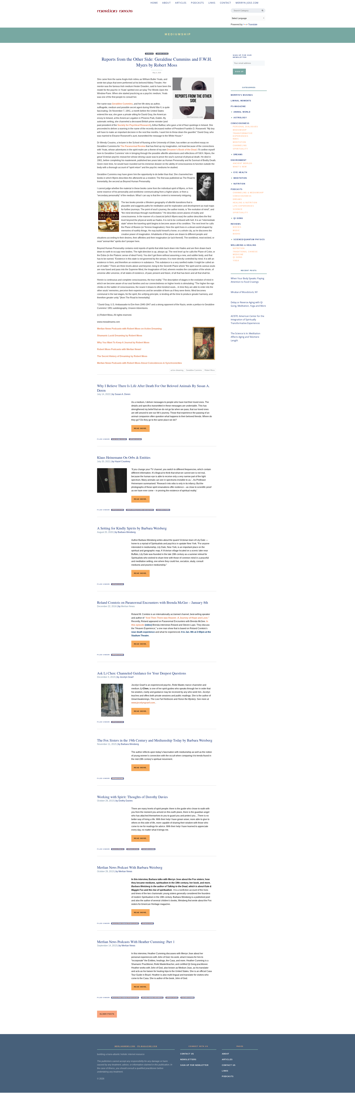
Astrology (240, 118)
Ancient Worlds (242, 163)
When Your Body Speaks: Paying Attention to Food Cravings (247, 280)
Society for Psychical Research (133, 125)
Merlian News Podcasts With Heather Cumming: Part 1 (136, 941)
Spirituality (163, 510)
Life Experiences (243, 206)
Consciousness (240, 123)
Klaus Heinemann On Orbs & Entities (123, 457)
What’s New (240, 167)
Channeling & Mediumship (125, 923)
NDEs (236, 139)
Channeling (118, 849)
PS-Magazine (238, 106)
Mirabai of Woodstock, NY (244, 292)
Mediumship (162, 53)
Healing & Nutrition (152, 997)
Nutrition (239, 184)
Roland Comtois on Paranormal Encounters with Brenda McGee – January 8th (152, 602)
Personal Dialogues (245, 127)
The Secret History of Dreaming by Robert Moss (122, 356)
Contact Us (187, 1054)
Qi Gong (238, 218)
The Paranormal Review (132, 146)
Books (236, 234)
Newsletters (188, 1060)
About (166, 2)
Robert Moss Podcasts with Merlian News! (119, 349)
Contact (225, 2)
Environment (239, 160)
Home (154, 2)
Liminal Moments (241, 101)
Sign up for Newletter (194, 1065)
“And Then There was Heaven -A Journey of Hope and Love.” (177, 618)
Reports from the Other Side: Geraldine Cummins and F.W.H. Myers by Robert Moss (157, 62)
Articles (181, 2)
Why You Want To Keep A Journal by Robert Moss (123, 342)
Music (236, 231)
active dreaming (177, 370)
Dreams (149, 53)
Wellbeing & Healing (243, 245)
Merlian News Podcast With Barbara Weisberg (129, 867)
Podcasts (197, 2)
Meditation (239, 142)
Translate (252, 24)
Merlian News (128, 606)
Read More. (140, 428)
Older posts (107, 1014)
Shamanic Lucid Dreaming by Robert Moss (119, 335)
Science (237, 209)
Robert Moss (210, 370)
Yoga (236, 261)
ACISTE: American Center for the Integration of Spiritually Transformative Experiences (247, 320)
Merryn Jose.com (247, 2)
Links (211, 2)
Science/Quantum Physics (139, 510)
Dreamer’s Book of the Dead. (182, 149)
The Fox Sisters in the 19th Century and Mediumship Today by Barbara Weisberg (154, 740)
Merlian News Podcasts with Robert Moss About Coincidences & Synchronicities (139, 363)
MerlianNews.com (125, 1046)
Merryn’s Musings (242, 95)
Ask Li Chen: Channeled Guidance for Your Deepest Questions (141, 673)
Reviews (236, 224)
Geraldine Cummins (122, 104)
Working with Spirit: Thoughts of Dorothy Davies (132, 796)
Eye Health (240, 172)
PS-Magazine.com (147, 1046)
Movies (237, 227)
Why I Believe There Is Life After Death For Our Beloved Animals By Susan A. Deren (153, 388)
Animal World (119, 439)
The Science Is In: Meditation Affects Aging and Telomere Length (245, 337)
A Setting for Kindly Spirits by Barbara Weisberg (132, 528)
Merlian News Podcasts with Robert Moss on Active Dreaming (129, 328)
